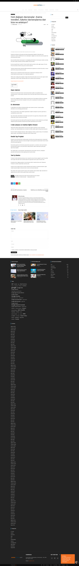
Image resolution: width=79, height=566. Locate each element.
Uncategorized (54, 35)
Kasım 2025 (13, 340)
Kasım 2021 (13, 418)
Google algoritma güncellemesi (17, 292)
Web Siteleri (53, 37)
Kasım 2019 (13, 457)
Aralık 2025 (13, 339)
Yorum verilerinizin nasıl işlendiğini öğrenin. (36, 254)
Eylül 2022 (12, 402)
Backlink (15, 284)
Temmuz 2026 (13, 328)
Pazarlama (30, 9)
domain (12, 285)
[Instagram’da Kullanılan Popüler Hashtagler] (33, 271)
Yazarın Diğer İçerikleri (22, 210)
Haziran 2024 (13, 368)
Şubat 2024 (13, 374)
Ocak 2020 (13, 454)
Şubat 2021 (13, 433)
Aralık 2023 (13, 378)
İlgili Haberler (14, 210)
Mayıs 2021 (13, 428)
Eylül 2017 (12, 499)
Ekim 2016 (12, 516)
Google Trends (24, 306)
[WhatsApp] (19, 183)
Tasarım (35, 9)
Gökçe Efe (57, 125)
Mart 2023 (12, 392)
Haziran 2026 (13, 329)
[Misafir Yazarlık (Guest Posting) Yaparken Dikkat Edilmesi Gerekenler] (13, 265)
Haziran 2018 (13, 484)
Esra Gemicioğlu (58, 96)
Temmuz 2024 (13, 366)
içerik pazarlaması (14, 310)
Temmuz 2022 (13, 405)
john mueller (21, 310)
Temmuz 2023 (13, 386)
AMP (12, 284)
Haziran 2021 (13, 426)
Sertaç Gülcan (58, 120)
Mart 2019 (12, 470)
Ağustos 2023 (13, 384)
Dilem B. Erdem (58, 130)
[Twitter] (77, 1)
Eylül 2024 (12, 363)
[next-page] (13, 224)
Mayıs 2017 (13, 505)
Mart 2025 (12, 353)
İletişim (56, 9)
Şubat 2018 (13, 491)
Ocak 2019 (13, 473)
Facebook (24, 285)
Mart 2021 (12, 431)
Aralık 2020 (13, 436)
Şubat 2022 (13, 413)
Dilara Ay (57, 62)
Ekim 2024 (12, 361)
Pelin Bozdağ (57, 116)
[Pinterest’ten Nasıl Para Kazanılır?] (33, 276)
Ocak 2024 (13, 376)
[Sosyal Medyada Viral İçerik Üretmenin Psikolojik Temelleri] (42, 216)
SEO (23, 9)
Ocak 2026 (13, 337)
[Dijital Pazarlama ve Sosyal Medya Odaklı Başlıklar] (17, 216)
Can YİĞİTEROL (58, 77)
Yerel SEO (12, 319)
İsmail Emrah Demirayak (60, 48)
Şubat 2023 (13, 394)
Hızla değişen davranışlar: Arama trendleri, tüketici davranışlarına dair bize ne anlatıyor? (27, 175)
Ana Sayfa (12, 12)
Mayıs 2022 (13, 408)
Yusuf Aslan (57, 111)
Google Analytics (14, 294)
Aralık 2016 (13, 513)
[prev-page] (11, 224)
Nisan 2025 (13, 352)
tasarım (12, 317)
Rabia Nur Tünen (58, 106)
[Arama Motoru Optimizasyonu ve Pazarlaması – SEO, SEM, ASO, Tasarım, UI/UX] (39, 5)
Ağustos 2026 (13, 326)
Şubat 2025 (13, 355)
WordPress (53, 39)
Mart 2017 (12, 508)
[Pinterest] (17, 183)
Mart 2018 (12, 489)
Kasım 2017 (13, 495)
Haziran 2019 (13, 465)
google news (23, 301)
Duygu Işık (57, 53)
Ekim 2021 (12, 420)
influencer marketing (18, 308)
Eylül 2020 (12, 441)
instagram (24, 308)
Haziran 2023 (13, 387)
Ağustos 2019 (13, 462)
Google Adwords (14, 289)
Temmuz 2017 (13, 502)
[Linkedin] (23, 205)
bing (18, 284)
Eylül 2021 (12, 421)
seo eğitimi (13, 315)
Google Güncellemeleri (16, 299)
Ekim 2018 (12, 478)
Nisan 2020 (13, 449)
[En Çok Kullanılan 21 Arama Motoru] (33, 265)
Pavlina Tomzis (58, 82)
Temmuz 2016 (13, 521)
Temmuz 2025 (13, 347)
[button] (77, 9)
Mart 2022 (12, 412)
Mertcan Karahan (58, 135)
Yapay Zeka (53, 40)
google (13, 287)
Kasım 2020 (13, 437)
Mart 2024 (12, 373)
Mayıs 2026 (13, 331)
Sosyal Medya (41, 9)
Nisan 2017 (13, 507)
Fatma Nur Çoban (58, 101)
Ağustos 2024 (13, 365)
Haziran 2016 (13, 523)
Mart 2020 (12, 450)
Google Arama (15, 296)
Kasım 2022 (13, 399)
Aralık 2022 (13, 397)
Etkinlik (46, 9)
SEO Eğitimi (52, 9)
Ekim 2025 (12, 342)
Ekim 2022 (12, 400)
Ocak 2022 (13, 415)
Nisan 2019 (13, 468)
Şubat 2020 (13, 452)
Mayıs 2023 (13, 389)
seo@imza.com (31, 560)
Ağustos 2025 (13, 345)
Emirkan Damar (58, 72)
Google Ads (20, 287)
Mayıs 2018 (13, 486)
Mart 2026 (12, 334)
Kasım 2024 (13, 360)
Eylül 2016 (12, 518)
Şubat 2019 (13, 471)
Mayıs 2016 (13, 525)
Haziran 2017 (13, 504)
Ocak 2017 (13, 512)
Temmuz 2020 (13, 444)
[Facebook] (73, 1)
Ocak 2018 (13, 492)
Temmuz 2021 (13, 424)
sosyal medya (23, 315)
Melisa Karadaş (15, 24)
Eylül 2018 (12, 479)
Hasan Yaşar (57, 91)
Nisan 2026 (13, 332)
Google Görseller (21, 297)
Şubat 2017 (13, 510)
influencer (13, 308)
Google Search (14, 303)
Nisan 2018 (13, 487)
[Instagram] (75, 1)
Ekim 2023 (12, 381)
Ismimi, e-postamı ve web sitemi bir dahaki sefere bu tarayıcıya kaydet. (24, 249)
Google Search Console (18, 304)
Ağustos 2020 (13, 442)
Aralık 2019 (13, 455)
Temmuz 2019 (13, 463)
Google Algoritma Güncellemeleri (16, 291)
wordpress (17, 317)
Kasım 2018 (13, 476)
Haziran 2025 (13, 349)
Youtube (17, 319)
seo (24, 313)
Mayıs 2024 (13, 370)
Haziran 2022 (13, 407)
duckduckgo (16, 285)
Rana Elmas (57, 57)
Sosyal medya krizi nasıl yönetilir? (17, 81)
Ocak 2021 (13, 434)
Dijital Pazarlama (23, 284)
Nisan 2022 (13, 410)
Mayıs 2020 (13, 447)
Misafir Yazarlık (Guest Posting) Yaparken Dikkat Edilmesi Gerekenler (21, 265)
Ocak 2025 (13, 357)
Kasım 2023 (13, 379)
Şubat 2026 (13, 336)
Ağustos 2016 (13, 520)
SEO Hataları (18, 315)
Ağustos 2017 (13, 500)
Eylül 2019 (12, 460)
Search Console (14, 313)
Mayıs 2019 (13, 466)
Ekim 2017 (12, 497)
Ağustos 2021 (13, 423)
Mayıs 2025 (13, 350)
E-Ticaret (53, 24)
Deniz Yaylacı (58, 67)
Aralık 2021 (13, 416)
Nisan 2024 (13, 371)
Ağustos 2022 (13, 403)
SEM (26, 9)
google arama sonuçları (14, 297)
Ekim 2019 (12, 458)
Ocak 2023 (13, 395)
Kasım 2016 (13, 515)
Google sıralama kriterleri (16, 306)
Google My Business (16, 301)
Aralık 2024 (13, 358)
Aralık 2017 (13, 494)
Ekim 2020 (12, 439)
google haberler (25, 299)
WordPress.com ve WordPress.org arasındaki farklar (39, 191)
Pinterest (17, 311)
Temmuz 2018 (13, 483)
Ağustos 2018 (13, 481)
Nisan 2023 (13, 391)
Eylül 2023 (12, 382)
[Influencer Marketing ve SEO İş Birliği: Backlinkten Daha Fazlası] (29, 216)
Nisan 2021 (13, 429)
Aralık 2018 (13, 474)
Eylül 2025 (12, 344)
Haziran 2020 (13, 445)
